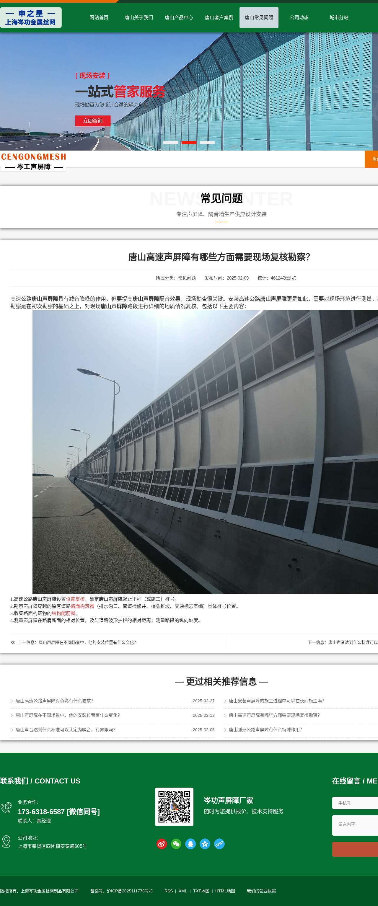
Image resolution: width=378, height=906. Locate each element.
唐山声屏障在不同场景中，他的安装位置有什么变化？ (88, 642)
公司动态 (299, 17)
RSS (168, 891)
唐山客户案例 (219, 17)
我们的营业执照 (261, 891)
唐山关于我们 (139, 17)
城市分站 (339, 17)
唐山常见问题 (259, 17)
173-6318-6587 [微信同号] (59, 812)
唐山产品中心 (179, 17)
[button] (170, 142)
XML (183, 891)
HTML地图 (225, 891)
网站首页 (98, 17)
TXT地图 (201, 891)
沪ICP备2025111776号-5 (130, 891)
